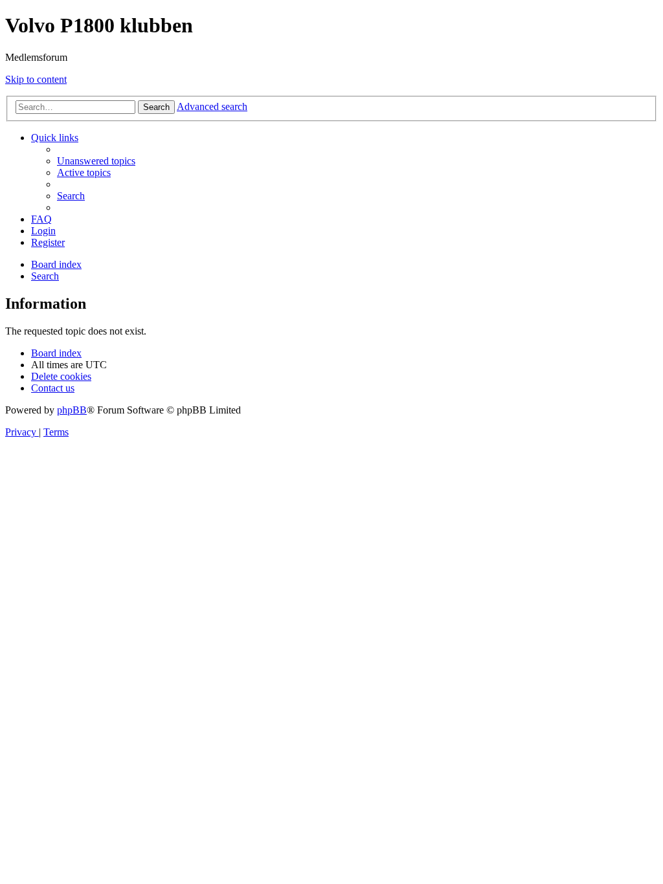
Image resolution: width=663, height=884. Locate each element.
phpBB (72, 409)
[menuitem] (96, 160)
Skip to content (36, 79)
